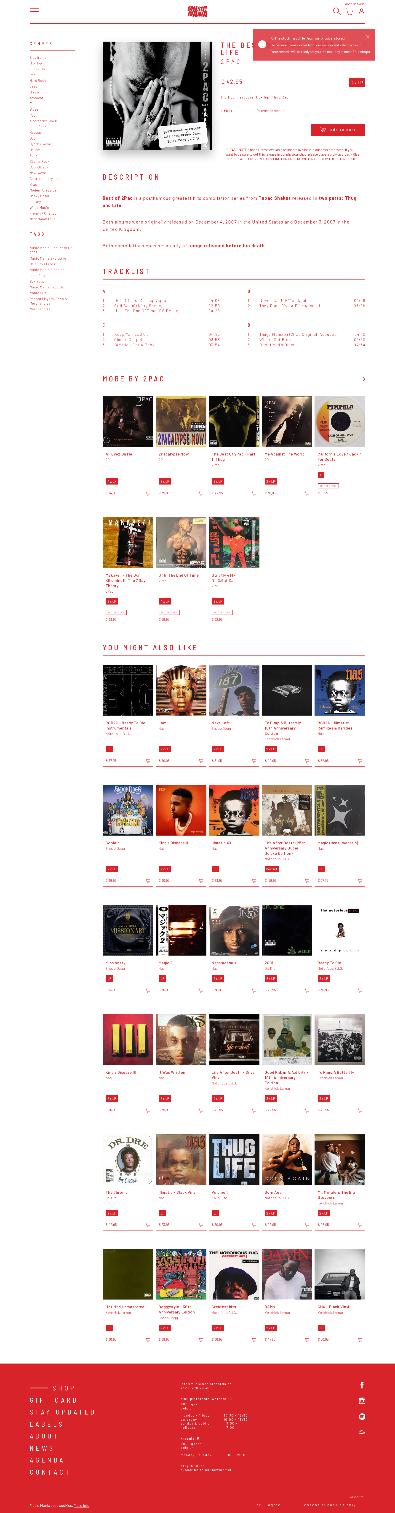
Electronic (38, 57)
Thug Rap (280, 97)
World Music (39, 207)
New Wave (38, 173)
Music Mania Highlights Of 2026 (51, 250)
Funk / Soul (39, 69)
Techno (36, 103)
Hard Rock (38, 80)
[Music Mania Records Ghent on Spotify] (362, 1416)
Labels (47, 1424)
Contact (51, 1472)
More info (81, 1505)
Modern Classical (43, 190)
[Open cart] (349, 11)
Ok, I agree (268, 1505)
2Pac (231, 61)
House (35, 150)
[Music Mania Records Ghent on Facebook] (362, 1385)
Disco (34, 92)
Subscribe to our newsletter (206, 1470)
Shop (64, 1388)
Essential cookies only (330, 1505)
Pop (33, 115)
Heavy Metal (39, 196)
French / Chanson (44, 213)
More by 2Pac (134, 378)
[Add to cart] (148, 493)
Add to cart (343, 130)
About (45, 1436)
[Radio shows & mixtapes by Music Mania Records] (362, 1432)
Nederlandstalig (43, 219)
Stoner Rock (40, 161)
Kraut (34, 184)
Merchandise (40, 309)
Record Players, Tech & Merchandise (48, 301)
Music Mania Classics (47, 270)
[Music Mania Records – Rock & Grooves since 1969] (197, 11)
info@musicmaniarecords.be (206, 1384)
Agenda (47, 1460)
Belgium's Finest (43, 264)
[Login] (361, 11)
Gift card (54, 1400)
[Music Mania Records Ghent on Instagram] (362, 1401)
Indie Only (37, 276)
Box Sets (37, 281)
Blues (34, 109)
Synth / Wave (40, 144)
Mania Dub (38, 293)
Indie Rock (38, 127)
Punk (33, 155)
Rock (34, 75)
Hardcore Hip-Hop (253, 97)
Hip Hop (36, 63)
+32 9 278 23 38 (195, 1388)
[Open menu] (34, 11)
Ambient (37, 98)
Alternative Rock (43, 121)
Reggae (36, 132)
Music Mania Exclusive (48, 258)
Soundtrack (39, 167)
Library (35, 202)
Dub (33, 138)
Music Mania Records (47, 287)
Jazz (33, 86)
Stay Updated (63, 1412)
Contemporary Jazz (45, 178)
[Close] (368, 36)
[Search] (337, 11)
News (42, 1448)
